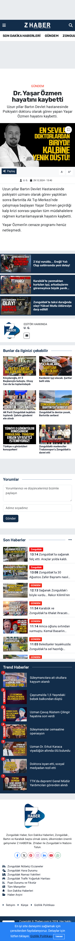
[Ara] (71, 25)
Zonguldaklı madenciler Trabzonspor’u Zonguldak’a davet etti (55, 449)
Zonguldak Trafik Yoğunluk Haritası (28, 878)
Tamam (59, 936)
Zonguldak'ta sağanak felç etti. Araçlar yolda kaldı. (49, 557)
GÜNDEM (51, 36)
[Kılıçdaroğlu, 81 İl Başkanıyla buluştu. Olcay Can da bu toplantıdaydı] (19, 366)
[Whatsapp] (58, 855)
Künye (24, 905)
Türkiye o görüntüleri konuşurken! (15, 448)
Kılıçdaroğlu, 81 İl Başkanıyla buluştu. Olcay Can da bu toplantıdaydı (18, 381)
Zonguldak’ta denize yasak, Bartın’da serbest (54, 414)
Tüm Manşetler (16, 886)
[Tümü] (70, 540)
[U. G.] (12, 330)
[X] (24, 855)
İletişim (10, 905)
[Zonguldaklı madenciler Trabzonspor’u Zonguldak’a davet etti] (55, 434)
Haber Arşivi (14, 894)
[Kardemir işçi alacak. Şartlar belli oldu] (55, 366)
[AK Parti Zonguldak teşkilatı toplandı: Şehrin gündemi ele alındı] (19, 400)
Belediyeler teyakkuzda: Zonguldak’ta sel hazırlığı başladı (50, 646)
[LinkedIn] (44, 855)
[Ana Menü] (4, 25)
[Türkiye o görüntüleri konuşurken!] (19, 434)
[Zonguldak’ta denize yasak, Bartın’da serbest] (55, 400)
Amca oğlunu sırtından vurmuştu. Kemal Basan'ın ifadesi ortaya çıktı (49, 628)
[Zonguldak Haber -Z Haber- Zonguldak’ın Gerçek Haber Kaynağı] (37, 25)
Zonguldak (36, 549)
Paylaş (11, 171)
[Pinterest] (31, 855)
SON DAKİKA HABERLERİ (21, 36)
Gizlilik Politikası (44, 905)
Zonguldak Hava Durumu (22, 870)
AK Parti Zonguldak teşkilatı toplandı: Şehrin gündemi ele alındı (19, 415)
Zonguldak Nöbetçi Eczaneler (25, 866)
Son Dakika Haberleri (20, 890)
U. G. (25, 180)
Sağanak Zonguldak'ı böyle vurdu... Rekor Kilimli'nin (49, 592)
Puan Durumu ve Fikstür (21, 882)
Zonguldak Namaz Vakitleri (23, 874)
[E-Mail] (27, 336)
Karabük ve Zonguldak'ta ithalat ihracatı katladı (48, 610)
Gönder (11, 518)
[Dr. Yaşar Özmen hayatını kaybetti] (37, 145)
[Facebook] (17, 855)
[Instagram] (38, 855)
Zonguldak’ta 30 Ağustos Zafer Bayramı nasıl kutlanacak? (48, 575)
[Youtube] (51, 855)
